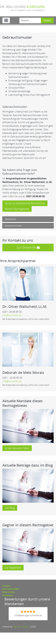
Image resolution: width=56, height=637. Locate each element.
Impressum (7, 595)
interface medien (21, 626)
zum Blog (10, 508)
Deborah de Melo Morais (23, 372)
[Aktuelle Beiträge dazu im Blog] (28, 485)
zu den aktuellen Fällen (17, 448)
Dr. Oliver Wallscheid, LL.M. (24, 306)
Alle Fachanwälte (10, 589)
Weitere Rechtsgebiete (17, 209)
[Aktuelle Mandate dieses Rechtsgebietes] (28, 425)
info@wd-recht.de (12, 315)
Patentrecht (10, 219)
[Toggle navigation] (6, 20)
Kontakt (6, 585)
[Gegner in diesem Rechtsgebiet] (28, 545)
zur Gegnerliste (13, 567)
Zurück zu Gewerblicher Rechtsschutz (25, 203)
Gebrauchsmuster (13, 225)
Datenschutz (8, 592)
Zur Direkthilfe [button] (26, 247)
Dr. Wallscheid (22, 8)
